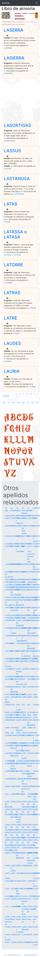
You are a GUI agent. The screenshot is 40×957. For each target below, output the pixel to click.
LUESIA (19, 899)
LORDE (7, 853)
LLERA (18, 753)
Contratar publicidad (30, 955)
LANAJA (25, 590)
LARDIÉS (36, 618)
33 (37, 402)
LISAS (18, 733)
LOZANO (13, 888)
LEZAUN (8, 715)
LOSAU (24, 873)
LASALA (19, 643)
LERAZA (13, 697)
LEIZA (18, 687)
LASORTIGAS (17, 125)
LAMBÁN (19, 587)
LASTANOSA (17, 178)
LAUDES (12, 343)
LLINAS (30, 753)
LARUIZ (36, 636)
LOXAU (19, 881)
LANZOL (19, 615)
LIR (34, 728)
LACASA (19, 536)
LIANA (18, 715)
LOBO (18, 786)
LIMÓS (18, 720)
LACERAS (14, 544)
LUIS (29, 899)
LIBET (24, 715)
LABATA (30, 516)
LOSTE (13, 881)
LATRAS (12, 292)
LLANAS (13, 743)
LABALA (8, 516)
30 (23, 402)
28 (13, 402)
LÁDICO (19, 564)
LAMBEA (25, 587)
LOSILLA (8, 881)
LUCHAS (13, 896)
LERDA (18, 697)
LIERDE (25, 717)
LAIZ (35, 582)
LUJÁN (36, 899)
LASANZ (25, 643)
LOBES (35, 779)
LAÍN (24, 582)
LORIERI (25, 866)
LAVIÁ (12, 669)
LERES (24, 697)
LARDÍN (8, 620)
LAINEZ (30, 582)
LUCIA (18, 896)
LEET (24, 679)
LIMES (12, 720)
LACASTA (31, 536)
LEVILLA (30, 712)
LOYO (24, 881)
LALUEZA (31, 585)
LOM (7, 794)
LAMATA (13, 587)
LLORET (25, 763)
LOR (17, 848)
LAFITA (24, 572)
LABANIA (19, 516)
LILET (29, 717)
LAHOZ (13, 582)
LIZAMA (8, 735)
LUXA (7, 942)
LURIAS (13, 934)
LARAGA (30, 618)
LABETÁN (31, 518)
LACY (24, 546)
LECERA (30, 676)
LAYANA (30, 669)
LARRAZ (13, 636)
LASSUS (12, 150)
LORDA (30, 848)
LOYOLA (30, 881)
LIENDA (19, 717)
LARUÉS (30, 636)
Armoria (5, 3)
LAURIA (12, 371)
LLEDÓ (35, 745)
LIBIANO (8, 717)
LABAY (7, 518)
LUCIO (7, 899)
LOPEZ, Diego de (36, 842)
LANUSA (19, 607)
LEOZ (35, 694)
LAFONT (30, 572)
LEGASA (36, 679)
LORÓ (12, 873)
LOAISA (36, 771)
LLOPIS (19, 761)
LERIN (29, 697)
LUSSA (35, 934)
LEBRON (19, 676)
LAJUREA (9, 585)
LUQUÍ (29, 927)
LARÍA (12, 620)
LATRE (10, 318)
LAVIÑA (25, 669)
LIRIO (7, 733)
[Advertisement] (20, 100)
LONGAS (19, 794)
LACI (29, 544)
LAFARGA (14, 572)
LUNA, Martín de (24, 919)
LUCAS (30, 888)
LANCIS (25, 597)
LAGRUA (25, 579)
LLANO (24, 743)
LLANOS (30, 743)
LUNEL (7, 927)
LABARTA (25, 516)
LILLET (35, 717)
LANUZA (25, 607)
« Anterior (6, 395)
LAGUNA (8, 582)
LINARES (36, 720)
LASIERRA (14, 58)
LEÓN (24, 694)
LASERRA (13, 30)
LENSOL (30, 687)
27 (9, 402)
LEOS (29, 694)
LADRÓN (30, 564)
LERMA (8, 705)
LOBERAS (31, 779)
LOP (23, 794)
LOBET (7, 786)
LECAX (24, 676)
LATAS (10, 203)
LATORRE (13, 264)
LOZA (7, 888)
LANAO (30, 590)
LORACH (25, 848)
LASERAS (31, 651)
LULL (7, 906)
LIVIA (35, 733)
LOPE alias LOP (35, 796)
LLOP (12, 761)
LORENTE (14, 853)
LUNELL (13, 927)
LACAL (7, 536)
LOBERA (19, 779)
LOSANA (19, 873)
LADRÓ (25, 564)
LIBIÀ (35, 715)
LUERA (13, 899)
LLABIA (30, 735)
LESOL (7, 712)
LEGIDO (8, 687)
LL (20, 439)
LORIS (29, 866)
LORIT (35, 866)
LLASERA (8, 745)
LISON (24, 733)
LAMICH (30, 587)
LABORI (13, 526)
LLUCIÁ (19, 771)
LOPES (13, 802)
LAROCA (25, 620)
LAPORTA (9, 618)
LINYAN (13, 728)
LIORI (24, 728)
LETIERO (19, 712)
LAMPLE (19, 590)
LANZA (8, 615)
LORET (7, 866)
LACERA (8, 544)
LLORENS (8, 763)
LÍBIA (29, 715)
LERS (12, 705)
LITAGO (30, 733)
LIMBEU (8, 720)
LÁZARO (8, 676)
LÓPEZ (18, 802)
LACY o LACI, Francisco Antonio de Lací (31, 554)
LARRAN (8, 628)
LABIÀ (35, 518)
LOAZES (8, 779)
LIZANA (13, 735)
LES (23, 705)
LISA (12, 733)
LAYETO (36, 669)
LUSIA (29, 934)
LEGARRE (31, 679)
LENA (24, 687)
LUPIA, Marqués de (25, 929)
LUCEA (36, 888)
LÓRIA (18, 866)
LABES (24, 518)
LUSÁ (18, 934)
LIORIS (29, 728)
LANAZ (13, 597)
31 (28, 402)
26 (4, 402)
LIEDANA (14, 717)
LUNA (18, 906)
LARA (24, 618)
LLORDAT (31, 761)
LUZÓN (30, 942)
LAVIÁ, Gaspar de (19, 671)
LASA (12, 643)
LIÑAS (7, 728)
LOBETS (13, 786)
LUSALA (25, 934)
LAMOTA (8, 590)
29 (18, 402)
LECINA (36, 676)
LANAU (8, 597)
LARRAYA (8, 636)
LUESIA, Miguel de (25, 901)
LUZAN (13, 942)
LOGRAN (30, 786)
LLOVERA (14, 771)
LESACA (36, 705)
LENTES (36, 687)
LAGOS (13, 579)
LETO (24, 712)
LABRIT (19, 526)
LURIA (35, 927)
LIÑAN (24, 720)
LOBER (13, 779)
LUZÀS (19, 942)
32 (32, 402)
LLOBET (36, 753)
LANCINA (20, 597)
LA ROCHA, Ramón (25, 510)
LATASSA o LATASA (15, 234)
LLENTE (8, 753)
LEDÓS (13, 679)
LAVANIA (8, 669)
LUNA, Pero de (35, 919)
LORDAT (36, 848)
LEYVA (35, 712)
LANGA (13, 600)
